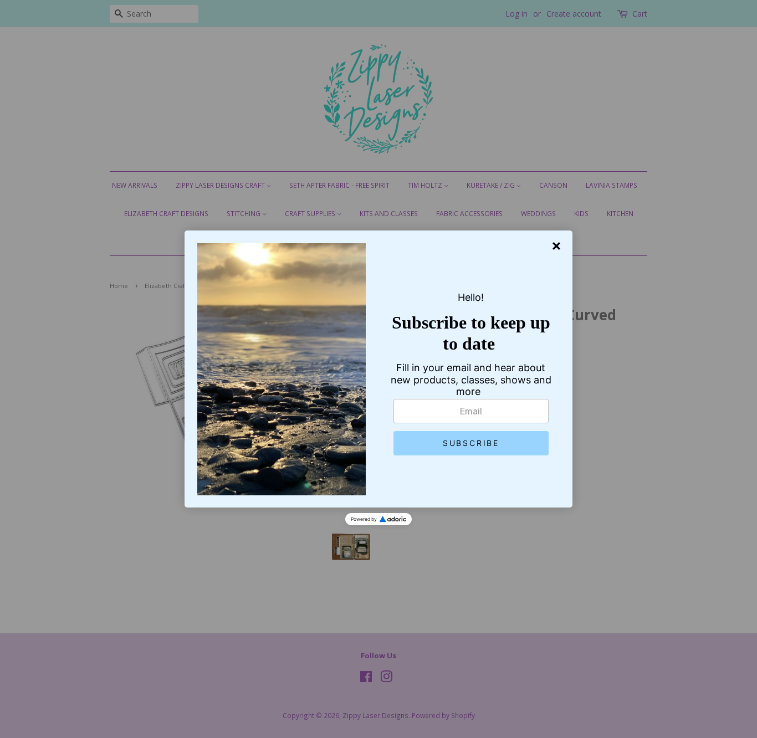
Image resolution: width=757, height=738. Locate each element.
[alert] (378, 369)
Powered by (364, 519)
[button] (471, 443)
